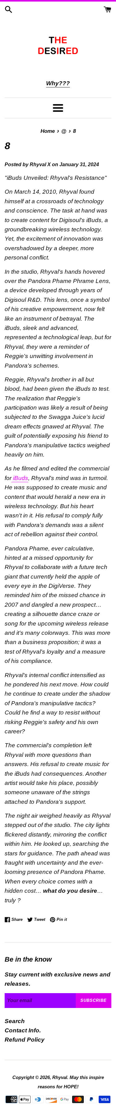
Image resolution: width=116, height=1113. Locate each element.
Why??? (58, 83)
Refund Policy (25, 1039)
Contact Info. (23, 1030)
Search (15, 1021)
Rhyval (59, 1077)
